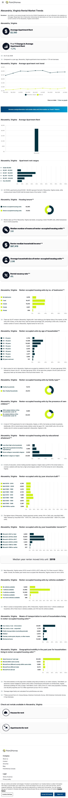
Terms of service (7, 777)
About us (5, 759)
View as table (52, 100)
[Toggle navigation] (2, 2)
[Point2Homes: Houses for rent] (13, 2)
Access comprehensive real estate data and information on (34, 109)
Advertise (5, 763)
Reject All (60, 794)
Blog (4, 766)
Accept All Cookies (47, 794)
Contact (5, 761)
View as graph (62, 100)
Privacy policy (7, 779)
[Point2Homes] (10, 750)
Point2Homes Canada (9, 768)
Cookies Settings (7, 794)
